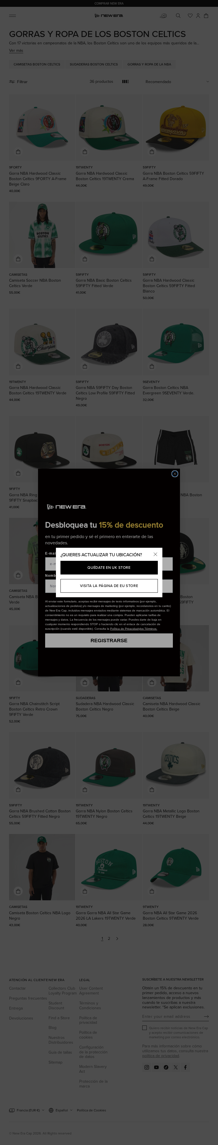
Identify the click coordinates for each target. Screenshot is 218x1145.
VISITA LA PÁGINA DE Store (109, 585)
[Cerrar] (155, 554)
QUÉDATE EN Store (108, 567)
